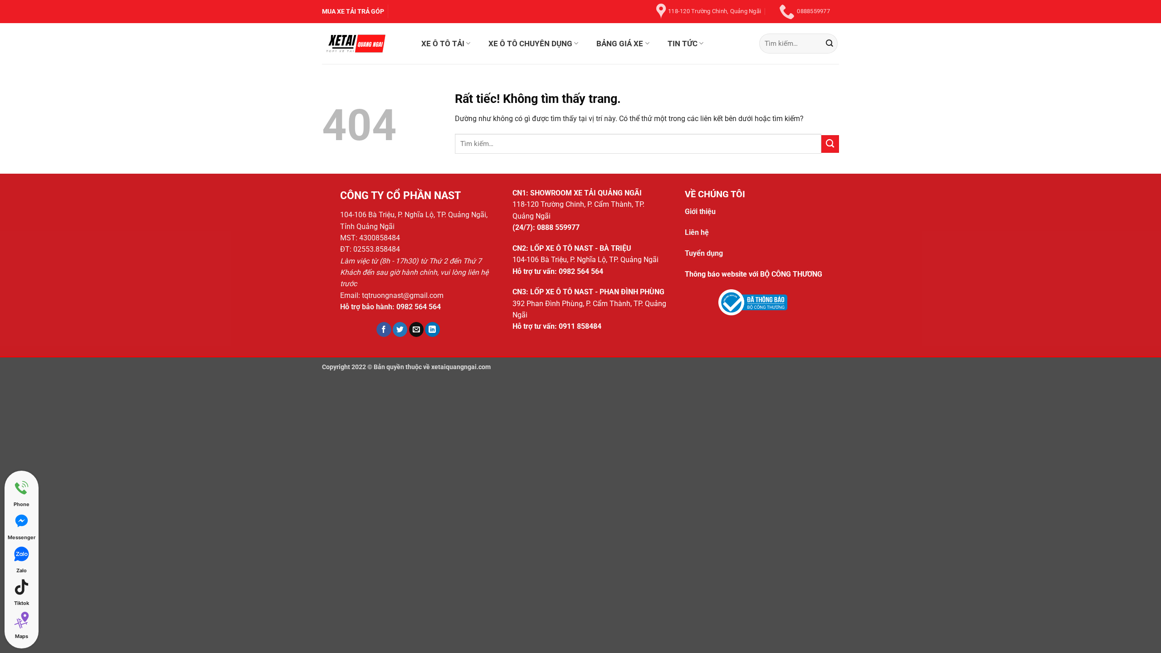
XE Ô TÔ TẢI (442, 43)
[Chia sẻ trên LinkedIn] (432, 329)
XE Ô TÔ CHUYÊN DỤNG (530, 43)
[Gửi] (829, 43)
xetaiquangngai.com (461, 366)
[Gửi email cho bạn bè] (416, 329)
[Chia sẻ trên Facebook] (383, 329)
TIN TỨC (683, 43)
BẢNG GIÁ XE (619, 43)
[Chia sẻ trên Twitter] (400, 329)
